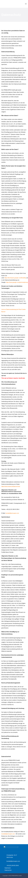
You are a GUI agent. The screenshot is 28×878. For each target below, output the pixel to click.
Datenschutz (8, 870)
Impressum (8, 868)
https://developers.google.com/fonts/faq (15, 277)
